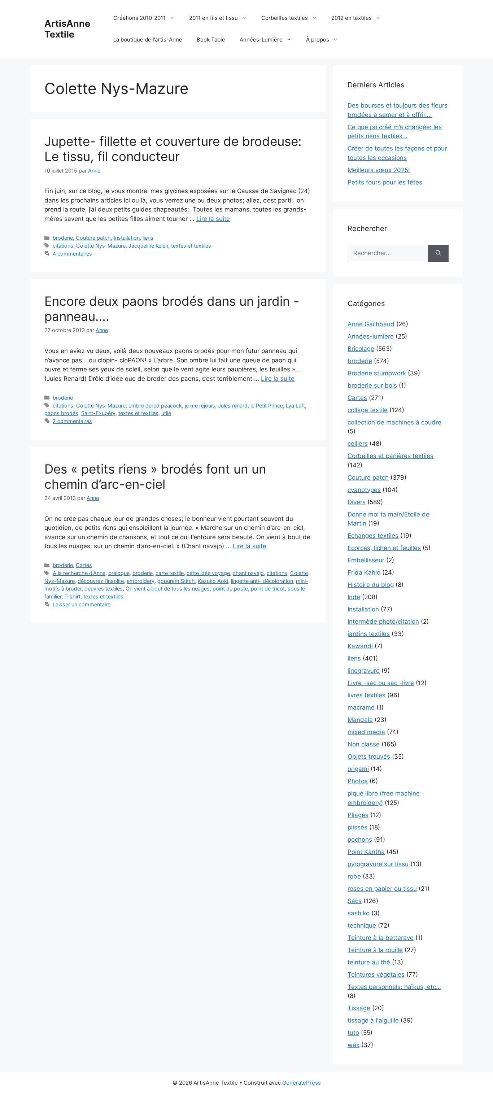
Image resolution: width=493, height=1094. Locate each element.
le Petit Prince (266, 405)
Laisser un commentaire (81, 604)
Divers (357, 502)
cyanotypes (364, 489)
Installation (127, 238)
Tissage (359, 1008)
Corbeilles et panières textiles (390, 455)
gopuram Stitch (176, 581)
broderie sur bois (372, 385)
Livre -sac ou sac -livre (381, 683)
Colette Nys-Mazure (101, 246)
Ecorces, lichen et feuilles (384, 548)
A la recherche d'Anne (79, 573)
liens (148, 238)
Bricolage (361, 348)
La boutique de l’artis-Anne (147, 39)
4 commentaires (72, 253)
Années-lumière (371, 336)
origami (358, 768)
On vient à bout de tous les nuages (168, 588)
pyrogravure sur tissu (378, 864)
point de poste (230, 588)
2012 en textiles (351, 17)
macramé (361, 707)
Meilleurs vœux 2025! (379, 170)
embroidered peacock (155, 405)
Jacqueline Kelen (148, 246)
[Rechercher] (438, 253)
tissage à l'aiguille (373, 1020)
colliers (358, 443)
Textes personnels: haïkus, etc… (394, 986)
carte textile (170, 573)
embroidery (140, 581)
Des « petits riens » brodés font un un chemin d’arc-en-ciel (155, 476)
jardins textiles (369, 633)
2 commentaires (72, 421)
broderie (63, 238)
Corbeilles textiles (284, 17)
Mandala (360, 719)
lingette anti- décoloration (262, 581)
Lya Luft (295, 405)
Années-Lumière (261, 39)
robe (354, 876)
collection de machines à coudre (394, 422)
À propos (317, 39)
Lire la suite (213, 218)
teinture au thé (369, 962)
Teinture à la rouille (375, 950)
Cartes (84, 565)
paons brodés (61, 413)
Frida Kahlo (364, 572)
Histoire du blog (371, 584)
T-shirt (72, 596)
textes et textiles (191, 246)
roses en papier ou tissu (382, 888)
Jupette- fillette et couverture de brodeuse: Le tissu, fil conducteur (173, 149)
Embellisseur (366, 560)
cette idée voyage (208, 573)
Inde (354, 597)
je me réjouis (200, 405)
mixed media (366, 732)
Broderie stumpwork (377, 373)
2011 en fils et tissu (213, 17)
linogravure (364, 670)
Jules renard (233, 405)
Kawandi (360, 646)
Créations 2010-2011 (139, 17)
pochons (360, 839)
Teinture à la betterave (381, 937)
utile (166, 413)
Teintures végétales (376, 974)
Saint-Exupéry (98, 413)
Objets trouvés (369, 756)
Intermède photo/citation (383, 621)
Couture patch (93, 238)
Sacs (355, 901)
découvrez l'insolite (101, 581)
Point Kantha (366, 851)
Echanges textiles (373, 535)
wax (353, 1045)
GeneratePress (301, 1082)
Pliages (358, 815)
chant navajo (248, 573)
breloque (119, 573)
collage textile (368, 410)
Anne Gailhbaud (371, 324)
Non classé (364, 744)
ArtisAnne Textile (67, 29)
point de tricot (268, 588)
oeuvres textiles (103, 588)
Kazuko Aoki (213, 581)
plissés (357, 827)
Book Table (211, 39)
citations (63, 246)
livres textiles (366, 695)
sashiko (359, 913)
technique (362, 925)
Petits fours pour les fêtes (385, 182)
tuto (353, 1032)
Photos (358, 781)
